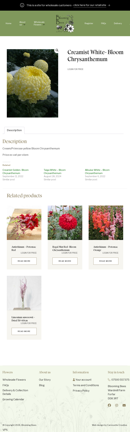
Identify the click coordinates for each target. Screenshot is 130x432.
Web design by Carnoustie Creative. (109, 425)
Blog (42, 385)
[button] (57, 50)
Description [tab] (14, 130)
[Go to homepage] (65, 23)
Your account (83, 379)
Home (8, 23)
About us (22, 23)
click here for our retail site (89, 5)
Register (89, 23)
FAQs (103, 23)
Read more (24, 261)
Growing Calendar (13, 399)
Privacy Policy (81, 390)
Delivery (118, 23)
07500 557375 (120, 379)
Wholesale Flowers (39, 23)
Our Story (45, 379)
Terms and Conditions (86, 385)
